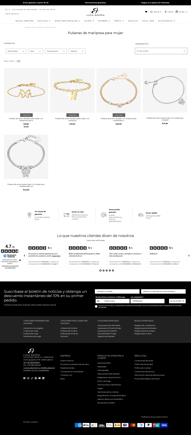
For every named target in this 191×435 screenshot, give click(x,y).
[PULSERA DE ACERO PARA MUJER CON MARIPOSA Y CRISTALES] (165, 90)
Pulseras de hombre (68, 331)
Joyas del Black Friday (106, 334)
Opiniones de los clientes (108, 392)
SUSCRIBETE (177, 301)
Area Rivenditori (104, 363)
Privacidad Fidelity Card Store (147, 379)
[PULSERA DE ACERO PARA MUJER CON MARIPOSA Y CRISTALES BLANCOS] (26, 156)
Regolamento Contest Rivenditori (111, 395)
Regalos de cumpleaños (144, 325)
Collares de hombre (68, 328)
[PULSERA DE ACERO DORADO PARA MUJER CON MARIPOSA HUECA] (26, 90)
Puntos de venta (47, 9)
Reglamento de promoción (109, 377)
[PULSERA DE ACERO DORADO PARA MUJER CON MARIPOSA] (72, 90)
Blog (62, 379)
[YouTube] (39, 378)
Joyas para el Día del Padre (108, 325)
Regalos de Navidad (105, 336)
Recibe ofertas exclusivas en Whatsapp (110, 297)
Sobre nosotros (12, 14)
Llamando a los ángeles (33, 328)
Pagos (100, 388)
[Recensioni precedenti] (24, 256)
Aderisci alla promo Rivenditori (110, 399)
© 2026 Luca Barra (30, 422)
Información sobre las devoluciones (149, 375)
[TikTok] (32, 378)
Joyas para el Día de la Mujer (109, 328)
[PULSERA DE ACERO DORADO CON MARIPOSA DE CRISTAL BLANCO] (119, 90)
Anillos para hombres (69, 334)
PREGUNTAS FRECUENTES (108, 374)
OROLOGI (133, 21)
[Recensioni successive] (189, 256)
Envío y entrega (104, 381)
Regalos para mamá (142, 334)
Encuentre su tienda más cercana (74, 364)
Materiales (101, 367)
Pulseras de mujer (30, 334)
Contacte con (66, 375)
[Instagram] (28, 378)
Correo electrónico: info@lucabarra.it (39, 368)
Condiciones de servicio (144, 371)
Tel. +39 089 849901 (31, 362)
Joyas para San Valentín (107, 331)
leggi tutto (56, 256)
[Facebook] (24, 378)
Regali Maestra (25, 21)
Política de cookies (142, 368)
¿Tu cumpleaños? (136, 297)
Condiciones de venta (143, 361)
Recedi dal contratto (106, 403)
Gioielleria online (30, 27)
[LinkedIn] (43, 378)
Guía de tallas (103, 370)
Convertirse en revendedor (72, 371)
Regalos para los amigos (144, 331)
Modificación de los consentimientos (154, 417)
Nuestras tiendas (67, 368)
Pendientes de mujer (32, 336)
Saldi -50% (148, 21)
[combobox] (99, 301)
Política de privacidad (143, 364)
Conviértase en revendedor (25, 9)
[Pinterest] (36, 378)
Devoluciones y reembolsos (109, 385)
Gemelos (64, 336)
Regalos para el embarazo (145, 328)
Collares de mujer (30, 331)
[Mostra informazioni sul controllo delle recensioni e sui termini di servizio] (20, 260)
